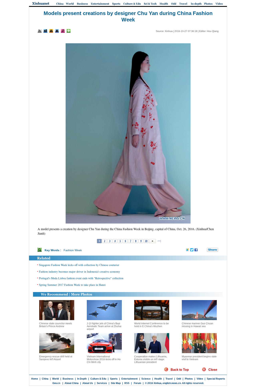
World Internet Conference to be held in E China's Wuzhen (151, 325)
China (45, 378)
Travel (169, 378)
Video (200, 378)
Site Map (116, 383)
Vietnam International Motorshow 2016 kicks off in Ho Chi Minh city (104, 359)
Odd (178, 378)
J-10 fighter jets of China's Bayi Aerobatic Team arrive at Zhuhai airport (104, 326)
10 (146, 241)
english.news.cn (172, 383)
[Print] (51, 31)
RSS (126, 383)
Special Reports (216, 378)
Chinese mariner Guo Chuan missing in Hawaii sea (197, 325)
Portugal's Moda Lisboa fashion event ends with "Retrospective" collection (81, 278)
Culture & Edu (98, 378)
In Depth (82, 378)
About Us (87, 383)
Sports (114, 378)
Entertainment (129, 378)
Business (68, 378)
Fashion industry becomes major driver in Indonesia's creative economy (79, 271)
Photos (189, 378)
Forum (137, 383)
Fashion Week (73, 250)
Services (102, 383)
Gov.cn (56, 383)
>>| (159, 241)
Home (34, 378)
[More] (69, 31)
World (55, 378)
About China (72, 383)
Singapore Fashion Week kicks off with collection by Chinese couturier (79, 265)
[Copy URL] (57, 31)
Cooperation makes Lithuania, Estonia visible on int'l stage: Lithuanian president (150, 359)
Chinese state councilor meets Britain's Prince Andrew (55, 325)
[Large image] (63, 31)
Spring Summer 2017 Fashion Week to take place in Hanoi (72, 285)
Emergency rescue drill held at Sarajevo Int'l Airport (55, 358)
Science (146, 378)
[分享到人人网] (204, 250)
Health (158, 378)
